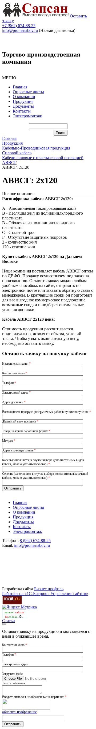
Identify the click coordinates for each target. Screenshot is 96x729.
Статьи (8, 620)
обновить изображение (19, 712)
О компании (24, 96)
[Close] (4, 624)
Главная (20, 87)
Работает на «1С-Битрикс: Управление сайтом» (45, 593)
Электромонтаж (27, 116)
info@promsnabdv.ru (20, 30)
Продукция (23, 101)
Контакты (22, 111)
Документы (23, 106)
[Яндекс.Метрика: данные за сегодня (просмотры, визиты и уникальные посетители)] (19, 607)
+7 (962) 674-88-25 (18, 25)
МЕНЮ (9, 78)
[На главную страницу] (36, 16)
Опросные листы (28, 91)
